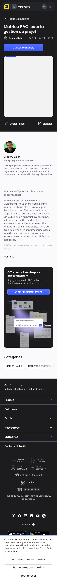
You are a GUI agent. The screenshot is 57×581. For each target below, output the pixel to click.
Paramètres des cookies (28, 567)
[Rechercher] (44, 6)
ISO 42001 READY (21, 460)
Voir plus (9, 256)
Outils (8, 418)
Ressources (12, 427)
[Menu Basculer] (50, 6)
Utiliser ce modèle (23, 47)
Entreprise (11, 437)
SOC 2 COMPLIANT (22, 467)
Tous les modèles (19, 18)
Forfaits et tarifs (15, 446)
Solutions (11, 409)
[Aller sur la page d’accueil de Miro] (6, 6)
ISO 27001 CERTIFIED (40, 460)
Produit (9, 400)
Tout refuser (28, 575)
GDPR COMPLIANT (41, 467)
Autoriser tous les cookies (28, 559)
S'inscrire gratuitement (28, 291)
